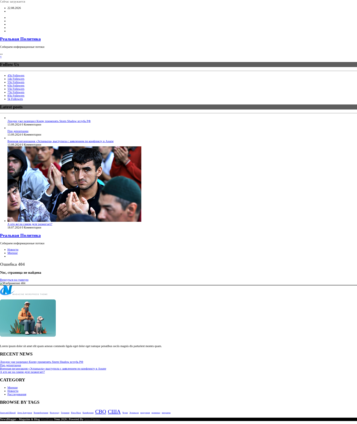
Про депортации (17, 131)
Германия (65, 413)
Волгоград (54, 413)
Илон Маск (76, 413)
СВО (100, 412)
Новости (12, 249)
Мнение (12, 253)
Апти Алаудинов (24, 413)
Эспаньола (134, 413)
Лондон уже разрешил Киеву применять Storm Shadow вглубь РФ (49, 121)
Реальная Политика (20, 38)
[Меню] (1, 54)
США (114, 412)
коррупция (145, 413)
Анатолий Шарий (8, 413)
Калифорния (88, 413)
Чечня (125, 413)
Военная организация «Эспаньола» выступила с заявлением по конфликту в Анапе (60, 141)
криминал (156, 413)
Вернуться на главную (14, 279)
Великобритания (41, 413)
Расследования (16, 394)
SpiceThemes (92, 419)
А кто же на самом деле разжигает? (29, 224)
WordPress (47, 419)
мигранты (166, 413)
